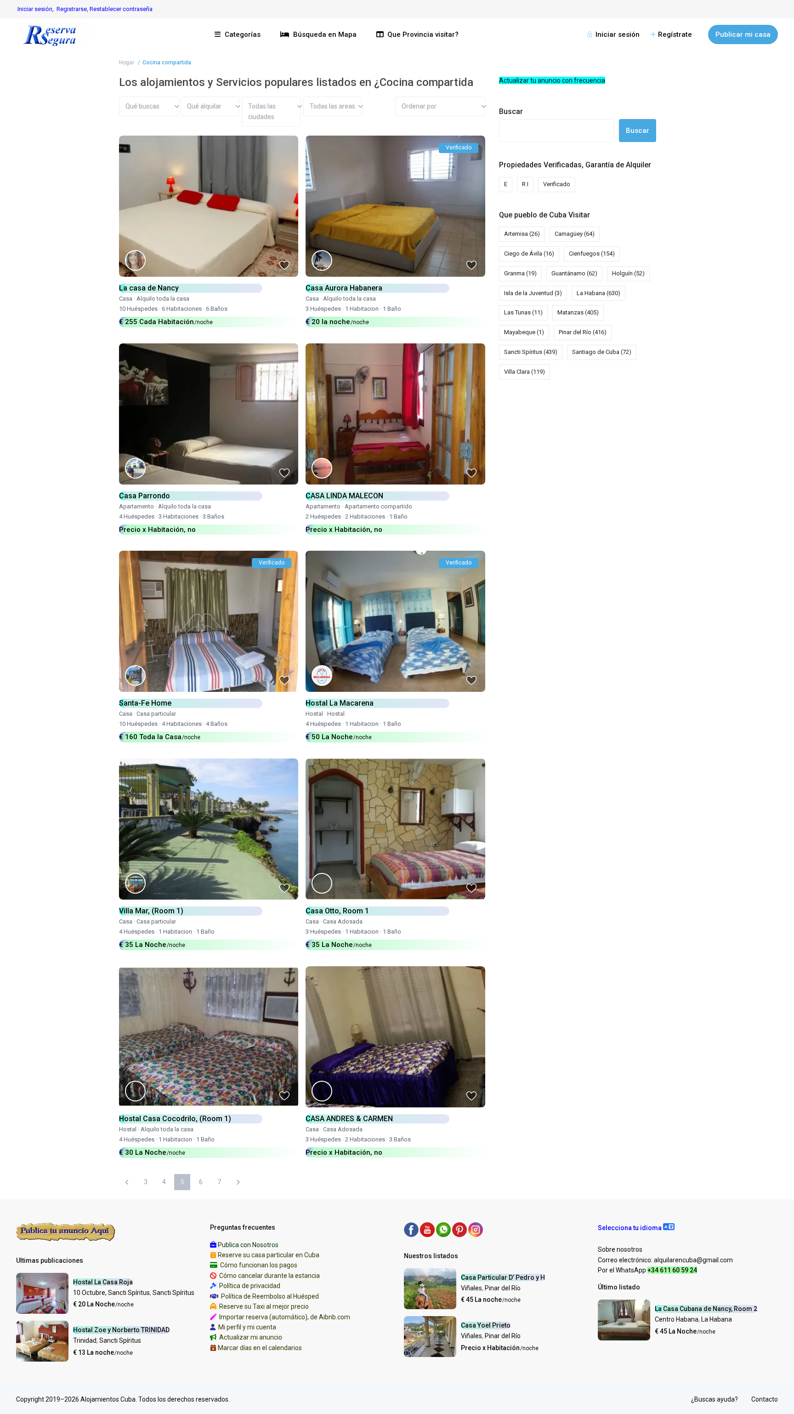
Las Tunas (523, 312)
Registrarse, (73, 9)
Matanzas (578, 312)
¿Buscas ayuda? (714, 1399)
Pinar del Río (583, 332)
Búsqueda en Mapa (325, 34)
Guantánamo (574, 273)
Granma (520, 273)
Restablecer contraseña (121, 9)
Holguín (628, 273)
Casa (125, 298)
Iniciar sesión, (35, 9)
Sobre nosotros (620, 1249)
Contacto (764, 1399)
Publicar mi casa (743, 34)
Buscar (511, 111)
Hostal (314, 713)
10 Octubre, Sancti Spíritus (111, 1292)
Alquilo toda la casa (162, 298)
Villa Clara (524, 371)
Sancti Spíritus (530, 351)
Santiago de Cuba (601, 351)
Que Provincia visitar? (423, 34)
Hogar (126, 62)
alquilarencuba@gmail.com (693, 1260)
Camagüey (575, 233)
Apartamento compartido (378, 506)
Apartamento (136, 506)
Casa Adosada (343, 921)
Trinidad (84, 1340)
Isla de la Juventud (533, 293)
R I (525, 184)
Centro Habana (676, 1319)
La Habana (598, 293)
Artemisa (522, 233)
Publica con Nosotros (248, 1245)
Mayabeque (524, 332)
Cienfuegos (592, 253)
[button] (636, 1228)
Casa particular (156, 713)
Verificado (556, 184)
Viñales (471, 1288)
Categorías (243, 34)
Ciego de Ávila (529, 253)
